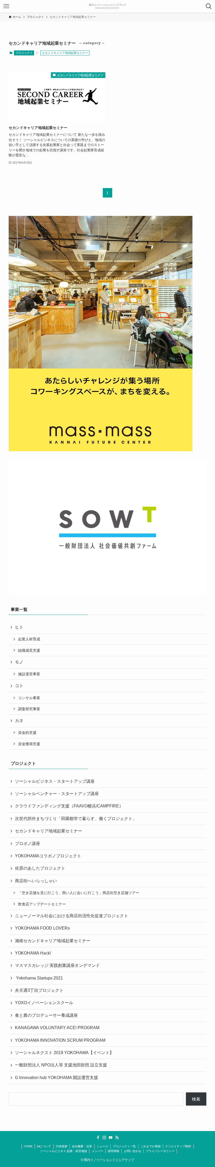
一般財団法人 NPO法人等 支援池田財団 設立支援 (61, 1065)
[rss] (117, 1137)
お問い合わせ (132, 1151)
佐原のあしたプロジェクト (40, 868)
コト (19, 685)
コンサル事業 (29, 698)
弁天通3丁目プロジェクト (39, 990)
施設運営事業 (29, 674)
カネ (19, 720)
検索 (196, 1099)
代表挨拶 (61, 1146)
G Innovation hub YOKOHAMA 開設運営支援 (56, 1077)
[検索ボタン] (208, 6)
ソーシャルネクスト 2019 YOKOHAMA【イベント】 (64, 1052)
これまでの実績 (151, 1146)
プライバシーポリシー (160, 1151)
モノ (19, 662)
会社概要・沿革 (82, 1146)
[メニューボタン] (6, 6)
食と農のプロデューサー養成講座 (46, 1015)
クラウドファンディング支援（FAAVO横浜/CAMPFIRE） (69, 806)
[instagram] (104, 1137)
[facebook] (98, 1137)
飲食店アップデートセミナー (42, 904)
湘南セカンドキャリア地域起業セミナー (52, 940)
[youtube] (110, 1137)
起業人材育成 (29, 639)
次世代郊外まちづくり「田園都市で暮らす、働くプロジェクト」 (76, 818)
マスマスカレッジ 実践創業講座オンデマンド (57, 965)
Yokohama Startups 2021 (39, 978)
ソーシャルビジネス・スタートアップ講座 (55, 781)
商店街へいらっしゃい (36, 881)
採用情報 (113, 1151)
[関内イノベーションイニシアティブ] (107, 6)
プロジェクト (24, 52)
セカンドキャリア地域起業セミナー (48, 831)
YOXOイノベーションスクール (44, 1002)
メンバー (97, 1151)
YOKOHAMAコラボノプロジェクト (48, 856)
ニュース (102, 1146)
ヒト (19, 627)
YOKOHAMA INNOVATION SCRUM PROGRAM (60, 1040)
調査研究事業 (29, 709)
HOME (28, 1146)
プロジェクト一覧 (124, 1146)
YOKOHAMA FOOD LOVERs (42, 928)
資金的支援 (27, 732)
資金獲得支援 (29, 744)
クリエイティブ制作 (178, 1146)
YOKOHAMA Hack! (33, 953)
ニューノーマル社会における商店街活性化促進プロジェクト (71, 916)
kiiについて (44, 1146)
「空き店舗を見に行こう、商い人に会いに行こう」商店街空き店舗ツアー (78, 893)
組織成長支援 (29, 650)
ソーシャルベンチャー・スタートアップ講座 (57, 793)
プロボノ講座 (27, 843)
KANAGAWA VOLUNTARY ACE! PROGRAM (57, 1027)
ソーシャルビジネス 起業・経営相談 (63, 1151)
